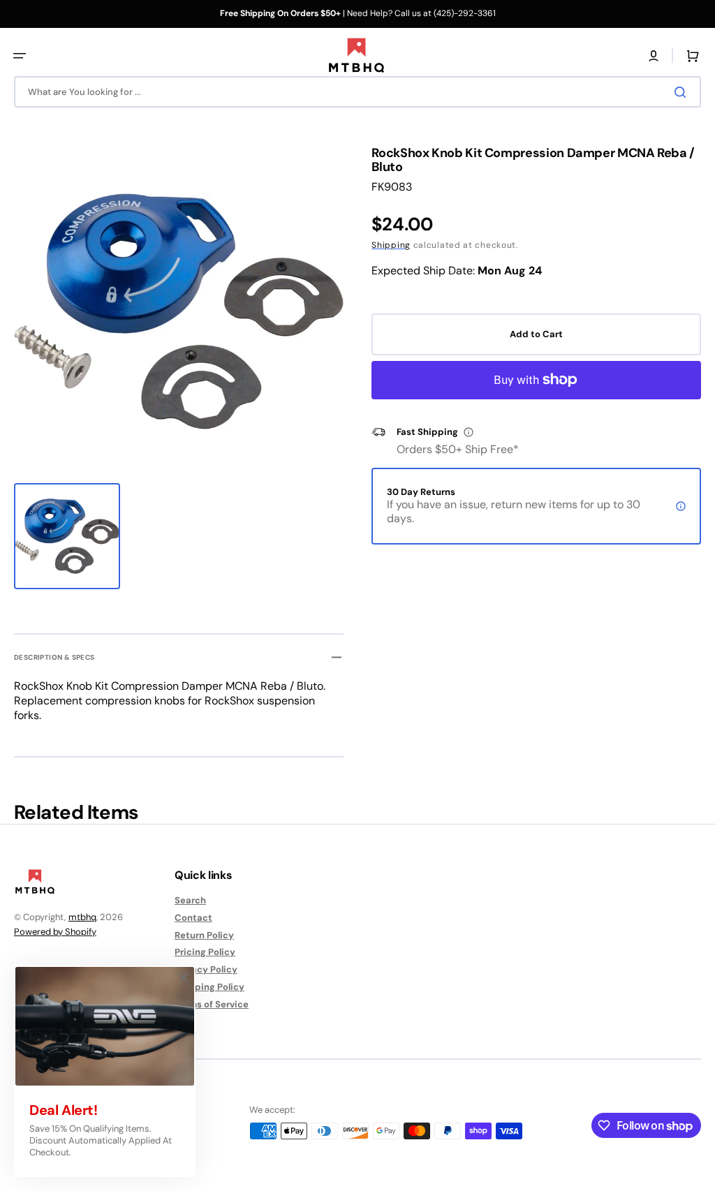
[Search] (683, 92)
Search (190, 900)
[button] (19, 55)
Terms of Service (212, 1004)
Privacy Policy (206, 969)
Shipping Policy (209, 987)
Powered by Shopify (55, 932)
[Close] (184, 977)
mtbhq (82, 917)
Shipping (391, 245)
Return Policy (204, 935)
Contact (193, 918)
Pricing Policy (205, 952)
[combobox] (357, 92)
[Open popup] (469, 432)
